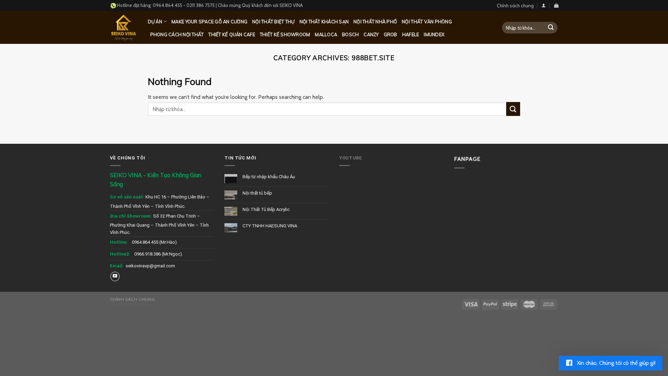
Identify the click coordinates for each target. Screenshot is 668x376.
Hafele (410, 34)
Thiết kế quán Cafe (231, 34)
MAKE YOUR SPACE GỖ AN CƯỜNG (209, 21)
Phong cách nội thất (177, 34)
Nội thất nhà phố (375, 21)
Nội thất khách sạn (324, 21)
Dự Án (155, 21)
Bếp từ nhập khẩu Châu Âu (268, 176)
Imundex (434, 34)
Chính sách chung (515, 5)
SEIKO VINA (291, 5)
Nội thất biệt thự (273, 21)
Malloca (326, 34)
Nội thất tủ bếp (257, 193)
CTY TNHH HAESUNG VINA (269, 225)
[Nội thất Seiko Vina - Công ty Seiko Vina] (123, 27)
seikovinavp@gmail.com (150, 265)
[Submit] (551, 28)
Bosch (350, 34)
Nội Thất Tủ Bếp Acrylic (265, 209)
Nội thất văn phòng (427, 21)
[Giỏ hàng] (556, 5)
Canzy (371, 34)
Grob (390, 34)
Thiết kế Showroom (285, 34)
